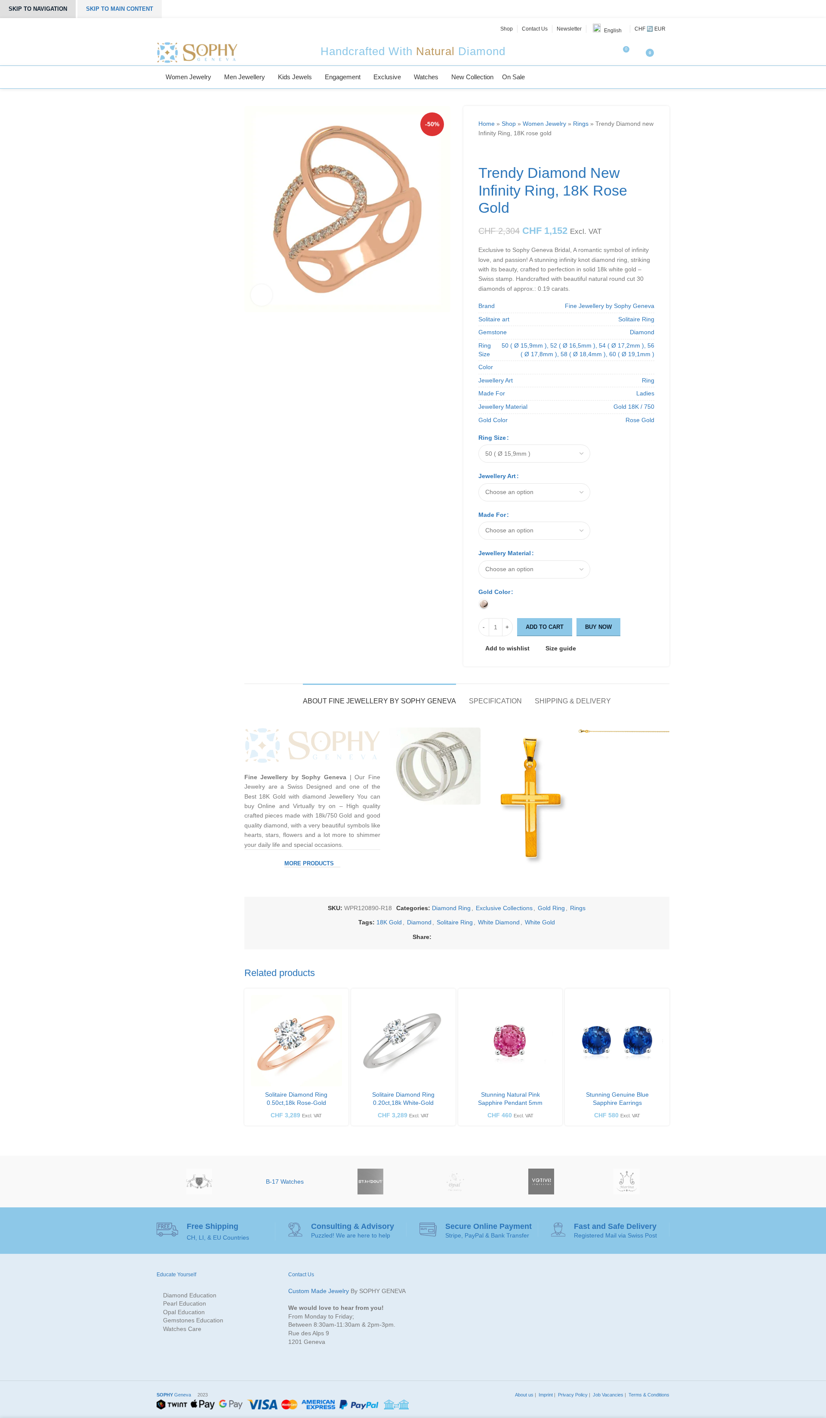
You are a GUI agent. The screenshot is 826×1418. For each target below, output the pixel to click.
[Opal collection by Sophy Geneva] (456, 1181)
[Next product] (500, 151)
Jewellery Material (504, 553)
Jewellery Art (497, 476)
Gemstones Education (193, 1320)
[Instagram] (180, 29)
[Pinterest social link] (466, 937)
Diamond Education (189, 1295)
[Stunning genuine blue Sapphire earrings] (617, 1041)
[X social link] (446, 937)
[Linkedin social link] (476, 937)
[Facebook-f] (161, 29)
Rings (581, 123)
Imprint (545, 1394)
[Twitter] (171, 29)
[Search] (667, 77)
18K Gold (389, 922)
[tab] (379, 697)
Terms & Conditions (648, 1394)
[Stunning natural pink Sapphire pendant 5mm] (510, 1041)
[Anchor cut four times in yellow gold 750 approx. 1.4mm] (623, 732)
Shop (509, 123)
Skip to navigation (38, 9)
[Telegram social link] (496, 937)
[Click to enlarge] (261, 295)
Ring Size (492, 437)
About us (523, 1394)
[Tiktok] (209, 29)
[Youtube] (200, 29)
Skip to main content (119, 9)
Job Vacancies (607, 1394)
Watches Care (182, 1328)
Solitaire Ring (455, 922)
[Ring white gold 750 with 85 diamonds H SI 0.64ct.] (435, 766)
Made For (492, 514)
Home (486, 123)
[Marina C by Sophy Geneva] (626, 1181)
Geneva (174, 1394)
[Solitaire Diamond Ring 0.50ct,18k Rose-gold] (296, 1041)
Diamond (419, 922)
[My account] (666, 52)
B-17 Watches (285, 1181)
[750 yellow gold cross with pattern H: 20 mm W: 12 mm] (529, 802)
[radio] (483, 604)
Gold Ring (551, 908)
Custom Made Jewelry (318, 1290)
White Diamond (499, 922)
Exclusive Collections (504, 908)
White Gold (540, 922)
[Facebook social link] (436, 937)
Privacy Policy (572, 1394)
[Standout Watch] (370, 1181)
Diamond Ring (451, 908)
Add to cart (545, 627)
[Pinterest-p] (190, 29)
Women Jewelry (544, 123)
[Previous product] (482, 151)
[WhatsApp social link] (486, 937)
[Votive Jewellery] (541, 1181)
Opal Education (184, 1312)
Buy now (598, 627)
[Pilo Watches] (199, 1181)
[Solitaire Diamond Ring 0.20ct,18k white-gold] (403, 1041)
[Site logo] (197, 52)
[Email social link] (456, 937)
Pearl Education (184, 1303)
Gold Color (494, 591)
